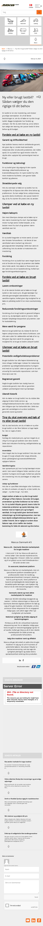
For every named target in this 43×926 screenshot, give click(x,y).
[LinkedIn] (38, 666)
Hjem (4, 49)
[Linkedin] (20, 660)
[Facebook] (23, 660)
